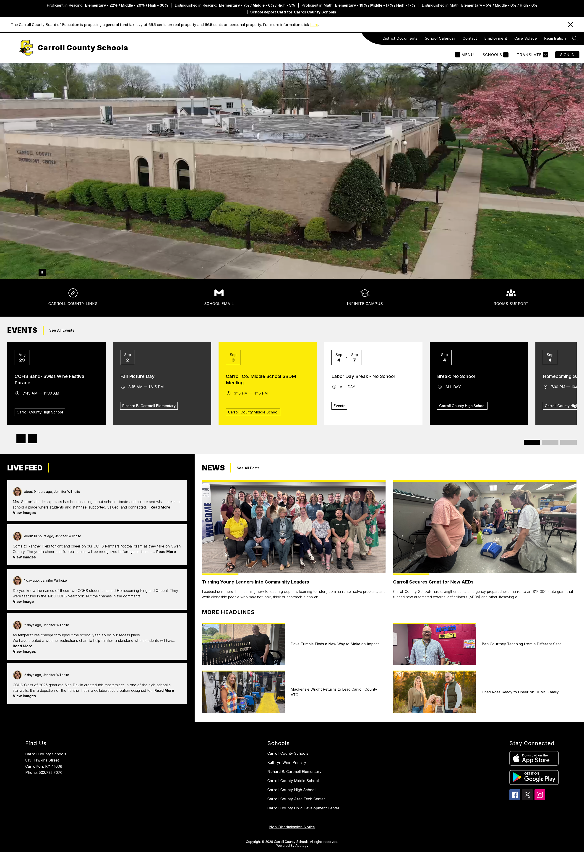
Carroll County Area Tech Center (296, 799)
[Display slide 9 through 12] (568, 442)
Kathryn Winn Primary (286, 762)
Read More (160, 507)
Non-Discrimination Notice (292, 827)
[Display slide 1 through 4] (532, 442)
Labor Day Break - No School (363, 376)
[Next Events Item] (32, 438)
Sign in (567, 54)
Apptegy (301, 845)
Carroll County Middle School (293, 780)
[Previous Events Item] (21, 438)
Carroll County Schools (287, 753)
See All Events (61, 330)
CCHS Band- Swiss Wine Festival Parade (50, 379)
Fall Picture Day (137, 376)
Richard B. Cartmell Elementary (294, 771)
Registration (555, 38)
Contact (470, 38)
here (314, 24)
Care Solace (525, 38)
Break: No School (456, 376)
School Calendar (440, 38)
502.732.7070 (51, 772)
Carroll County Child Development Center (303, 808)
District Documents (400, 38)
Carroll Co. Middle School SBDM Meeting (261, 379)
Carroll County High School (291, 789)
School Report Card (268, 12)
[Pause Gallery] (42, 272)
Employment (495, 38)
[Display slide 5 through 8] (550, 442)
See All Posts (66, 468)
